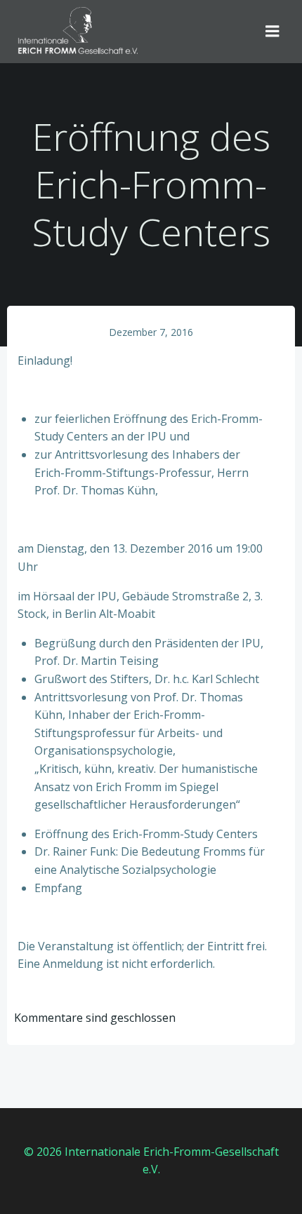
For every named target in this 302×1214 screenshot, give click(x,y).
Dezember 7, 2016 (151, 332)
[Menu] (272, 31)
